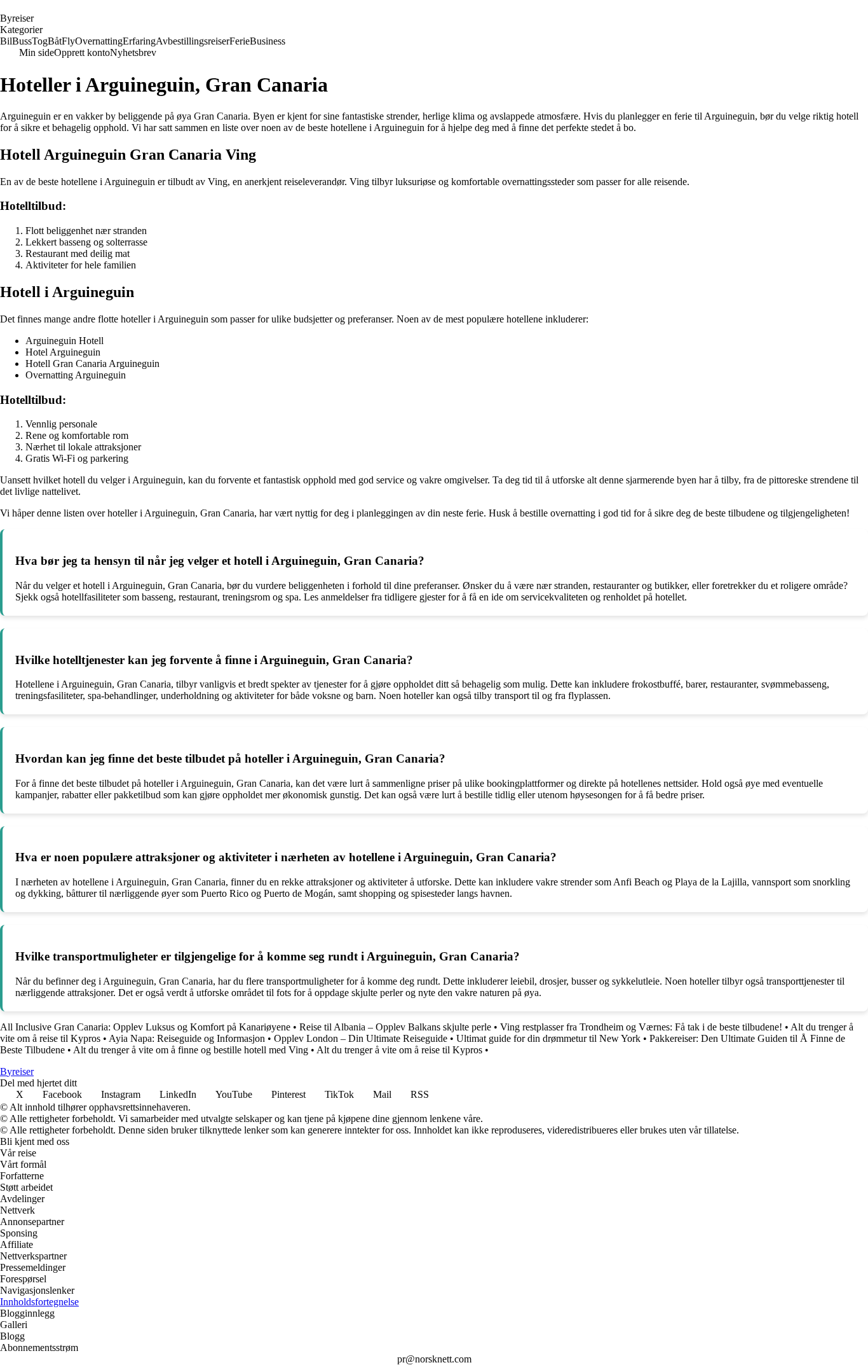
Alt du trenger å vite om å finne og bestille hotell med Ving (190, 1049)
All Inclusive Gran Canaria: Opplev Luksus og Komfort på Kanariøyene (145, 1027)
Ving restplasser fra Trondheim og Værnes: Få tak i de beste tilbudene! (641, 1027)
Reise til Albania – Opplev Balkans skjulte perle (395, 1027)
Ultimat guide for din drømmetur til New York (548, 1038)
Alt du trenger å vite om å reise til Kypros (399, 1049)
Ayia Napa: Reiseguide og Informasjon (187, 1038)
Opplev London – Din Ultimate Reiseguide (360, 1038)
